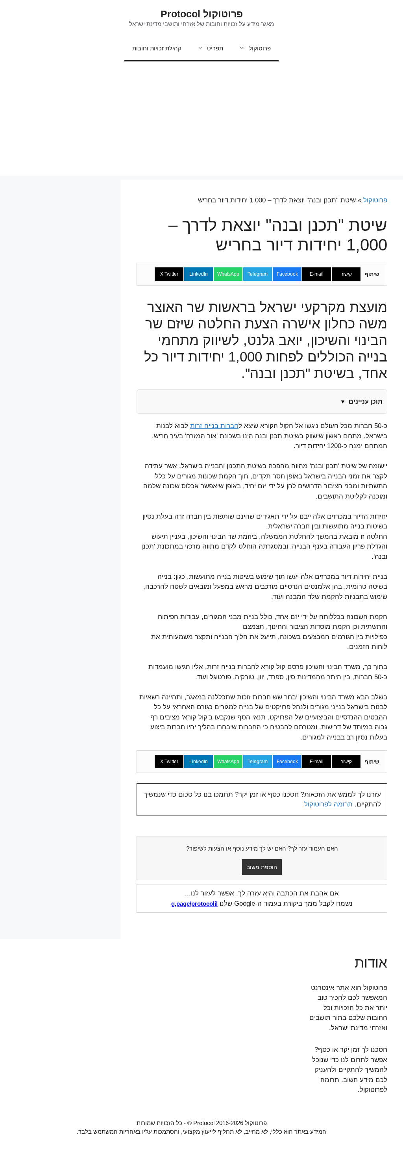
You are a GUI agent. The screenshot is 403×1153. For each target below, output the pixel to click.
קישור (346, 274)
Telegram (258, 274)
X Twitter (169, 274)
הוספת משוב (262, 867)
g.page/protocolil (194, 903)
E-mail (317, 274)
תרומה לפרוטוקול (328, 804)
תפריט (215, 48)
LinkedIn (198, 274)
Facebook (287, 274)
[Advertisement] (201, 120)
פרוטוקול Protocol (202, 13)
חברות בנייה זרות (214, 426)
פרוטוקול (260, 48)
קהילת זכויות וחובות (156, 48)
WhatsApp (228, 274)
